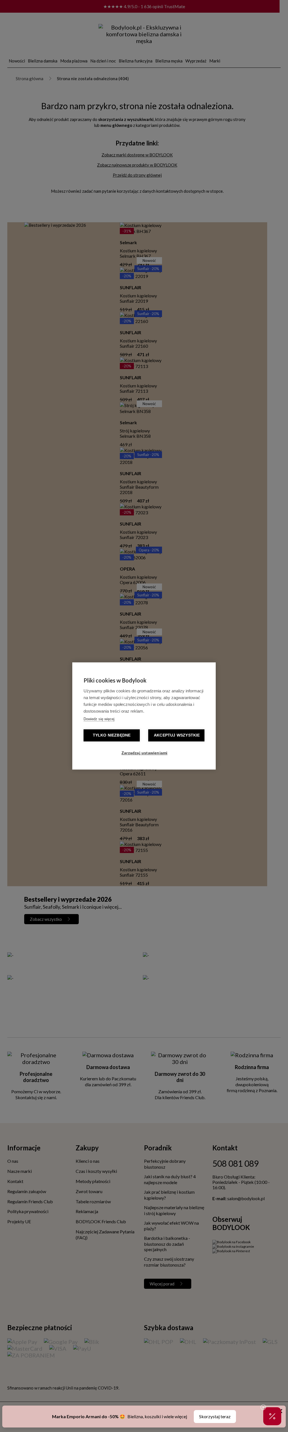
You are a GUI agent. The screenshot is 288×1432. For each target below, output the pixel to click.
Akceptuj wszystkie (177, 735)
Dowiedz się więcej (99, 719)
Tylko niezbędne (112, 735)
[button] (272, 1416)
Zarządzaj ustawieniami (144, 753)
